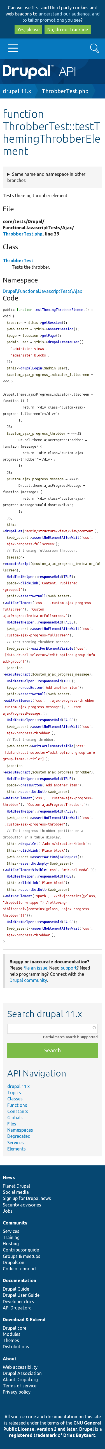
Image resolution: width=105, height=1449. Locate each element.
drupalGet (13, 531)
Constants (17, 1111)
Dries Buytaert (79, 1435)
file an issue (35, 967)
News (9, 1177)
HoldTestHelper (20, 577)
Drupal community (28, 980)
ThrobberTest (18, 260)
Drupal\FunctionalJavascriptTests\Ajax (42, 291)
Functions (17, 1105)
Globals (15, 1117)
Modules (11, 1334)
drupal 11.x (17, 91)
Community (15, 1222)
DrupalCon (13, 1262)
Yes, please (28, 29)
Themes (11, 1340)
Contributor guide (21, 1249)
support (69, 967)
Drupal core (14, 1328)
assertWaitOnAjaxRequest (54, 857)
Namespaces (20, 1129)
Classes (15, 1098)
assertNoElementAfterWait (55, 538)
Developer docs (18, 1301)
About (10, 1358)
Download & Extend (24, 1319)
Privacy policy (17, 1391)
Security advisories (22, 1204)
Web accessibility (20, 1367)
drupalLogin (31, 368)
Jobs (8, 1211)
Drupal (86, 1429)
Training (11, 1237)
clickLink (29, 583)
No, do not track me (67, 29)
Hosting (11, 1243)
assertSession (60, 329)
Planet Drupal (16, 1185)
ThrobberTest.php (65, 91)
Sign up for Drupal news (27, 1198)
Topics (14, 1092)
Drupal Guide (16, 1288)
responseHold (50, 577)
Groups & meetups (21, 1256)
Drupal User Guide (21, 1295)
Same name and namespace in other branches (46, 177)
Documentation (19, 1280)
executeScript (17, 564)
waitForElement (18, 603)
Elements (16, 1148)
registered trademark (33, 1435)
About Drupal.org (20, 1379)
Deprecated (19, 1136)
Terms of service (19, 1385)
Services (15, 1142)
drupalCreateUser (63, 342)
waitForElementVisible (52, 649)
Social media (16, 1192)
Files (11, 1123)
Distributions (16, 1346)
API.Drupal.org (17, 1307)
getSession (52, 323)
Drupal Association (22, 1373)
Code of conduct (20, 1268)
